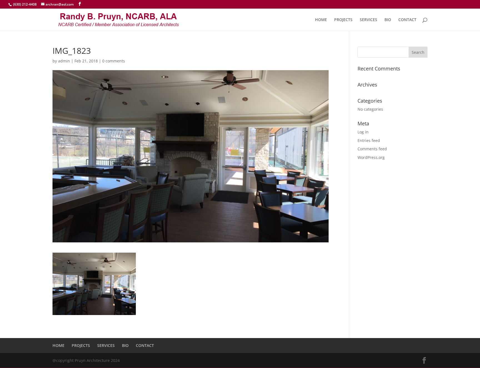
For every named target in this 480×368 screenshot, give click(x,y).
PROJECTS (343, 20)
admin (64, 61)
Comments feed (372, 148)
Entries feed (369, 140)
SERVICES (368, 20)
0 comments (113, 61)
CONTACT (407, 20)
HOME (321, 20)
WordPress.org (371, 157)
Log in (363, 131)
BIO (387, 20)
